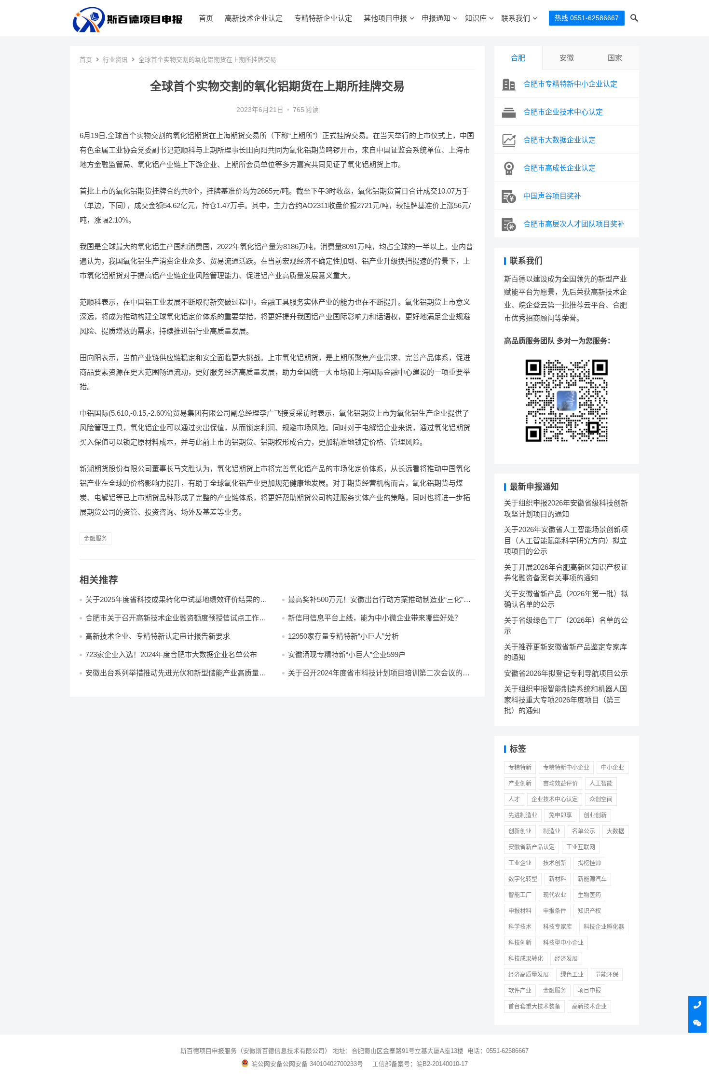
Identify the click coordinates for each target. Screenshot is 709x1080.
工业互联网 (580, 847)
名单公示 (583, 831)
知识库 (476, 18)
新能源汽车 (592, 879)
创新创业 (520, 831)
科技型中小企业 (563, 943)
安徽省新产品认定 (531, 847)
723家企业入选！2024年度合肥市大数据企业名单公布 (171, 654)
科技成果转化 (525, 958)
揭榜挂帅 (589, 863)
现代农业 (554, 895)
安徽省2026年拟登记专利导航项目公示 (566, 673)
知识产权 (589, 911)
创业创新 (595, 815)
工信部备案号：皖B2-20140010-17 (420, 1063)
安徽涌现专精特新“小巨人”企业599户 (347, 654)
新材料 (557, 879)
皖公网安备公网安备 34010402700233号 (307, 1063)
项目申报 (589, 990)
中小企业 (612, 767)
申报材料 (520, 911)
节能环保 (606, 974)
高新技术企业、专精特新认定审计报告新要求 (157, 636)
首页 (206, 18)
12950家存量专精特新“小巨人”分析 (343, 636)
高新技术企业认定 (254, 18)
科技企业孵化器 (604, 927)
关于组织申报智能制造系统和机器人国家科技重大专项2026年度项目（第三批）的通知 (565, 700)
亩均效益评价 (560, 783)
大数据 (615, 831)
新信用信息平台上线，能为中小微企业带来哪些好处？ (375, 618)
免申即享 (560, 815)
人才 (514, 799)
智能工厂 (520, 895)
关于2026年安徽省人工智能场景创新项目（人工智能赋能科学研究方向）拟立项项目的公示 (566, 540)
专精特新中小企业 (566, 767)
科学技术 (520, 927)
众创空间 (601, 799)
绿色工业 (572, 974)
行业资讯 (115, 59)
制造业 (551, 831)
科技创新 (520, 943)
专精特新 (520, 767)
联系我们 (515, 18)
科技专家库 (557, 927)
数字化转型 (522, 879)
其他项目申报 (385, 18)
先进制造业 (522, 815)
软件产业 (520, 990)
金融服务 (95, 538)
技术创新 (554, 863)
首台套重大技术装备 (534, 1006)
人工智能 (601, 783)
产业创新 (520, 783)
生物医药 (589, 895)
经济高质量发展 (528, 974)
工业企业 (520, 863)
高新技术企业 (589, 1006)
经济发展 (566, 958)
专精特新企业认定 (323, 18)
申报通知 (436, 18)
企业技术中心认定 (555, 799)
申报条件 (554, 911)
